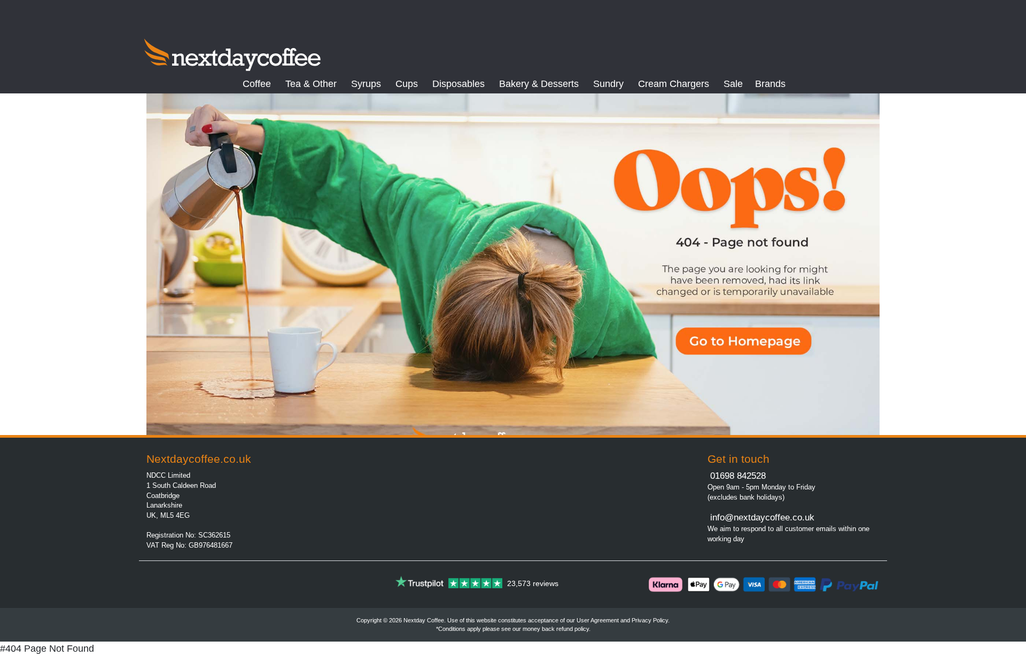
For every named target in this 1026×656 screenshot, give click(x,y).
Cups (406, 83)
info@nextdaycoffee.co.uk (761, 517)
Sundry (608, 83)
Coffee (257, 83)
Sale (733, 83)
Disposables (458, 83)
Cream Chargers (673, 83)
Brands (770, 83)
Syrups (366, 83)
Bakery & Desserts (539, 83)
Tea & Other (311, 83)
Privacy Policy (650, 620)
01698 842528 (738, 476)
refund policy (572, 629)
